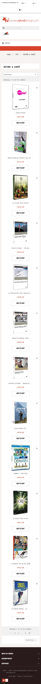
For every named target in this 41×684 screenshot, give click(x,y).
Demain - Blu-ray (20, 473)
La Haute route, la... (20, 609)
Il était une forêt (20, 518)
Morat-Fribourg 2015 (20, 338)
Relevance (20, 74)
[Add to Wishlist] (37, 88)
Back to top (31, 640)
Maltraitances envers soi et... (20, 158)
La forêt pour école (20, 203)
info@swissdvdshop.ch (10, 2)
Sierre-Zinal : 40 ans (20, 248)
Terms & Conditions (24, 676)
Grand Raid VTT (20, 428)
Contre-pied (20, 113)
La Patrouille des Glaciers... (20, 293)
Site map (12, 676)
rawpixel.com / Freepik (25, 672)
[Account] (20, 10)
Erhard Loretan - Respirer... (20, 383)
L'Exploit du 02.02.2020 (20, 563)
